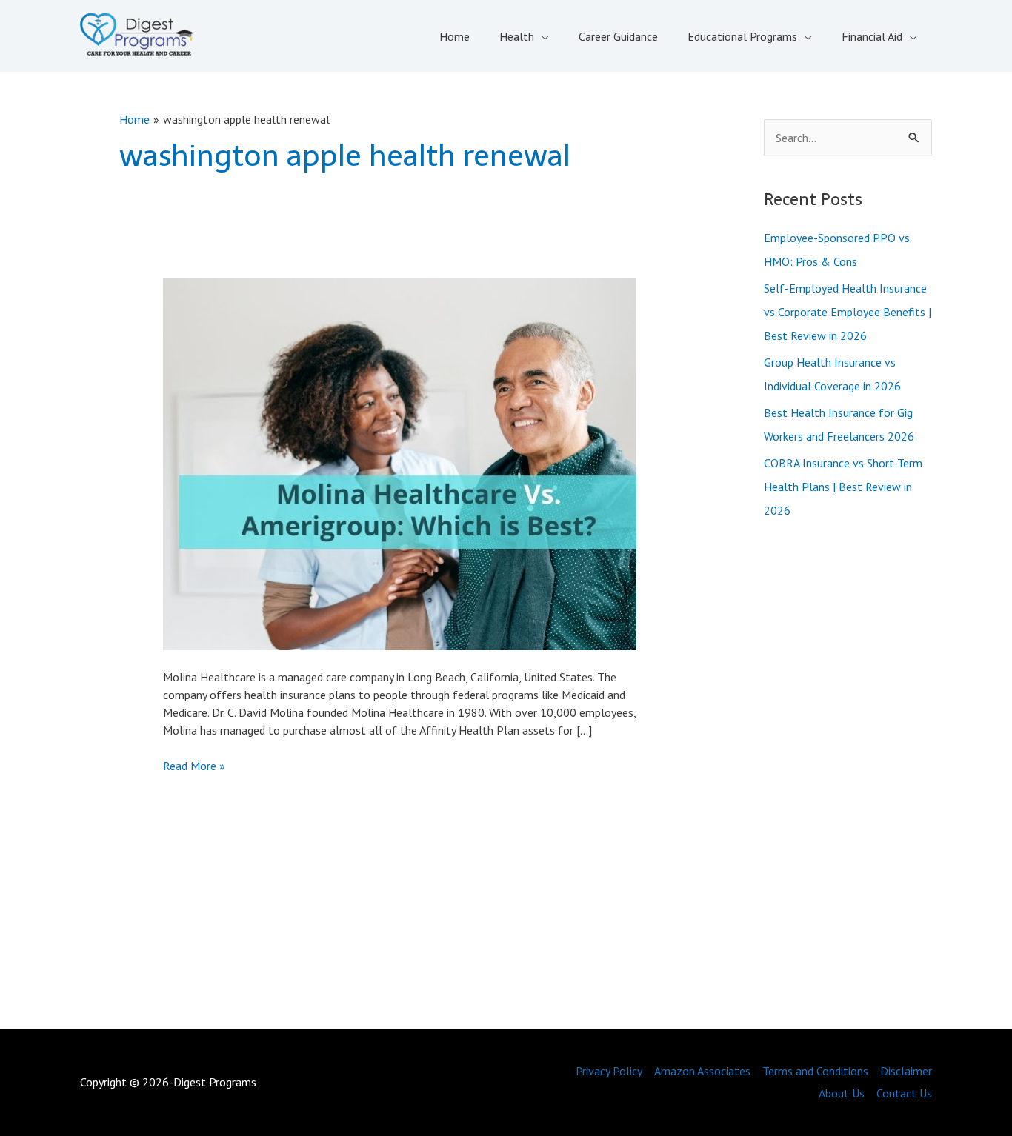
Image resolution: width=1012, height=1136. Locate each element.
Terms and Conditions (815, 1070)
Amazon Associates (702, 1070)
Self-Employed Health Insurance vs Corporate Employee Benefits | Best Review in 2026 (847, 312)
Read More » (194, 766)
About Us (842, 1093)
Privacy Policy (609, 1070)
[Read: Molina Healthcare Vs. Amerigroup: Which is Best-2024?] (399, 462)
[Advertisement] (848, 777)
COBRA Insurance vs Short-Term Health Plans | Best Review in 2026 (843, 486)
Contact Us (904, 1093)
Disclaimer (906, 1070)
